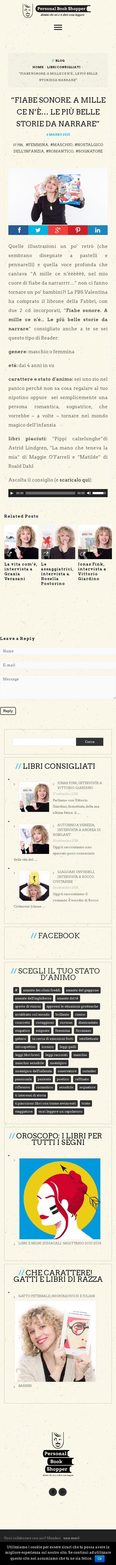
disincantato (88, 1022)
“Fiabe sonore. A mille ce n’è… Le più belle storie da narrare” (58, 112)
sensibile (66, 1087)
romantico (61, 151)
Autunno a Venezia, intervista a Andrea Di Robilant (77, 830)
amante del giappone (82, 990)
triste (86, 1103)
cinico (80, 1014)
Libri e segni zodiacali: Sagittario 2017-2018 (59, 1243)
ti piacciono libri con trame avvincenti (45, 1103)
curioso (66, 1022)
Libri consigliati (63, 67)
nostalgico (58, 1063)
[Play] (12, 493)
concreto (22, 1022)
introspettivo (25, 1047)
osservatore (67, 1071)
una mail (71, 1538)
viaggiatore (24, 1111)
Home (37, 67)
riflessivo (22, 1087)
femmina (38, 145)
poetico (63, 1079)
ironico (48, 1047)
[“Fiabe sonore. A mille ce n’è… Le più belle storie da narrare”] (58, 196)
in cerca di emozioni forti (52, 1039)
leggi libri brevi (27, 1055)
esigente (42, 1031)
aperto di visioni (28, 1006)
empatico (22, 1031)
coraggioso (45, 1022)
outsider (89, 1071)
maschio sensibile (29, 1063)
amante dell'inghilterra (33, 998)
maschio (63, 145)
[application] (58, 493)
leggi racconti (56, 1055)
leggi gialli (68, 1047)
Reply (8, 711)
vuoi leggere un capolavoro (60, 1111)
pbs (20, 145)
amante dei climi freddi (41, 990)
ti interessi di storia (30, 1095)
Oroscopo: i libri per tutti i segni (59, 1139)
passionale (23, 1079)
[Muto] (89, 493)
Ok (100, 1559)
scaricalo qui (75, 480)
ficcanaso (83, 1031)
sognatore (90, 151)
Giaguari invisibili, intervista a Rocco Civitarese (74, 877)
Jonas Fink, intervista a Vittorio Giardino (79, 785)
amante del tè (67, 998)
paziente (44, 1079)
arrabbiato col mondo (32, 1014)
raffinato (82, 1079)
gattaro (20, 1039)
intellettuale (88, 1039)
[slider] (100, 492)
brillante (62, 1014)
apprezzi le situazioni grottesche (72, 1006)
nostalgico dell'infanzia (33, 1071)
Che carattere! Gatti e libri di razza (58, 1276)
